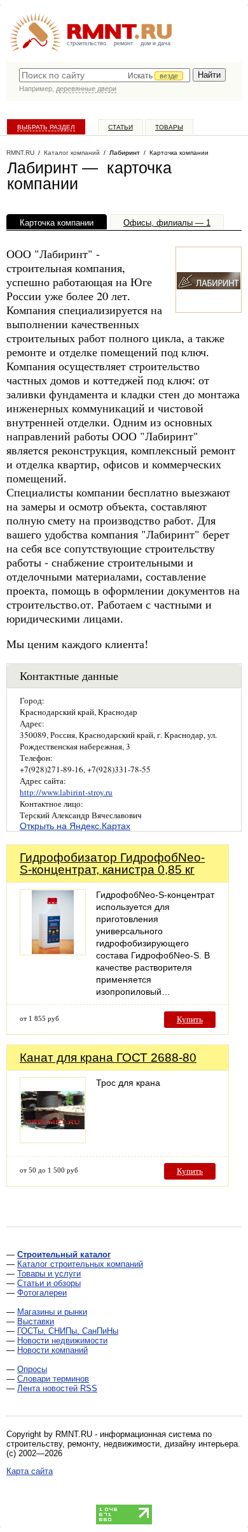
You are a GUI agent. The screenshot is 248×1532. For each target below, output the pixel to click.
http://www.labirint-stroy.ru (66, 792)
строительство (86, 43)
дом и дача (155, 43)
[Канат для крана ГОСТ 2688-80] (52, 1140)
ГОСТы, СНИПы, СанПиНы (67, 1331)
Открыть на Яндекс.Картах (75, 826)
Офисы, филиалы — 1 (166, 223)
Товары (169, 127)
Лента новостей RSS (57, 1388)
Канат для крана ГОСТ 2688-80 (108, 1057)
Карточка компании (56, 223)
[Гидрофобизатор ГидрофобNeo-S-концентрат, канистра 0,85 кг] (52, 952)
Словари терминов (53, 1379)
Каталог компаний (72, 152)
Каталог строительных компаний (80, 1264)
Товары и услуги (49, 1273)
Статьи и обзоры (49, 1283)
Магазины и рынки (52, 1312)
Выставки (35, 1321)
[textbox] (104, 75)
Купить (190, 1019)
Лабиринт (124, 152)
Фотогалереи (42, 1292)
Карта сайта (29, 1471)
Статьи (120, 127)
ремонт (123, 43)
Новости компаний (52, 1350)
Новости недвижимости (62, 1340)
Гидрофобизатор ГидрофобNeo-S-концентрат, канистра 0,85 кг (112, 863)
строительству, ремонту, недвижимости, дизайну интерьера (122, 1444)
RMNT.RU (20, 152)
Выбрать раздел (46, 127)
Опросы (32, 1369)
